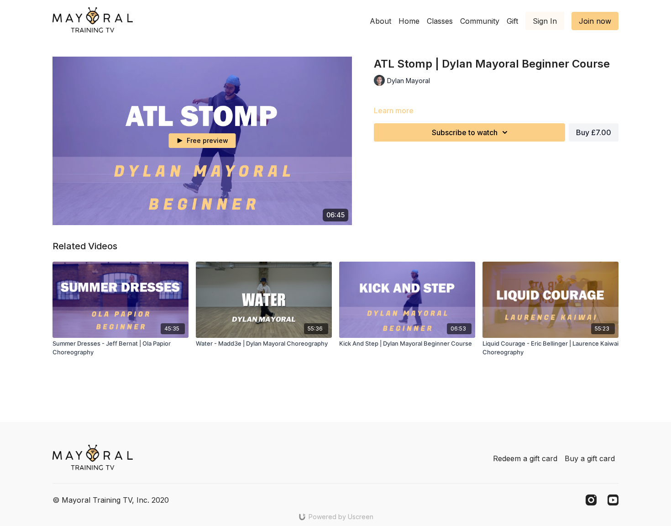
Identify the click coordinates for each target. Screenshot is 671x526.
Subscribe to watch (465, 132)
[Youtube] (613, 499)
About (380, 21)
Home (408, 21)
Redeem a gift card (525, 458)
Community (479, 21)
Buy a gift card (590, 458)
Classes (440, 21)
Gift (512, 21)
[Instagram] (591, 499)
